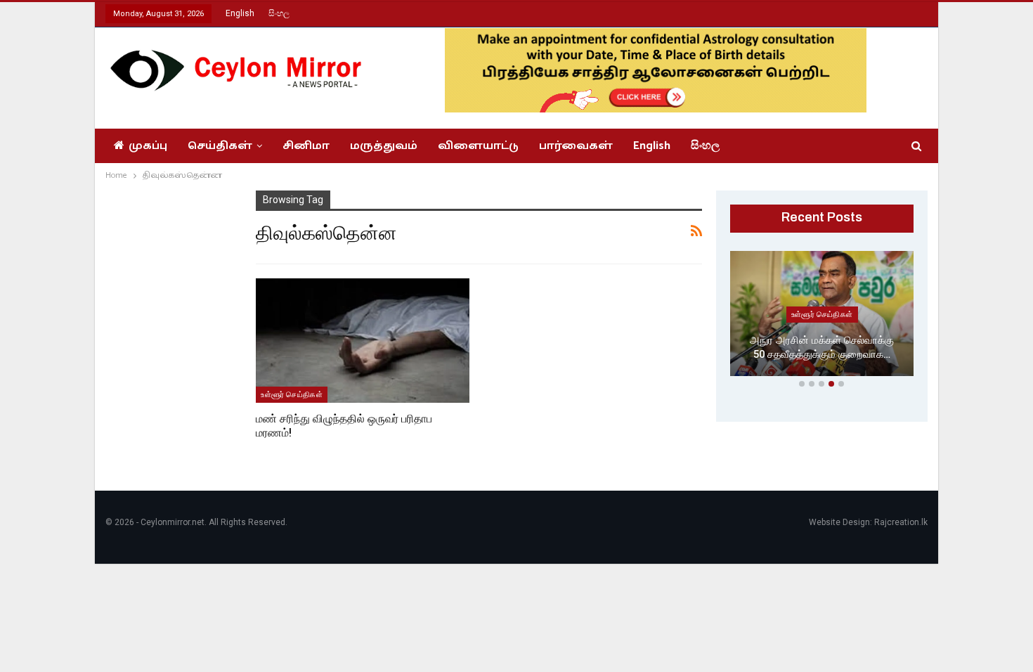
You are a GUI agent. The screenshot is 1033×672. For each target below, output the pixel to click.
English (240, 13)
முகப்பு (148, 145)
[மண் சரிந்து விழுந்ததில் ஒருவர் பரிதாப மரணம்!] (362, 340)
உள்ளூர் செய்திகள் (292, 394)
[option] (822, 316)
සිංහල (279, 13)
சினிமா (306, 145)
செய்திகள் (220, 145)
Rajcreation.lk (901, 522)
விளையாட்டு (478, 145)
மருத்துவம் (383, 145)
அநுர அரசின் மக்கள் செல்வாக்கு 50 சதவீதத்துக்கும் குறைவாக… (822, 347)
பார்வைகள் (576, 145)
